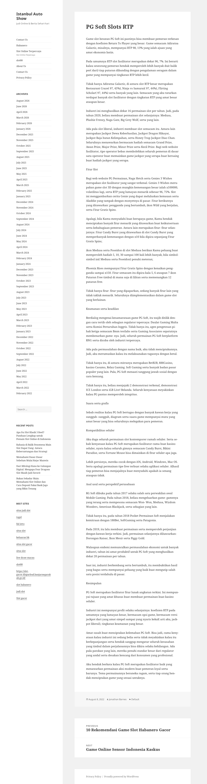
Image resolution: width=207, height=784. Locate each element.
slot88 (19, 60)
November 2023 (24, 275)
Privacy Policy (24, 77)
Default (135, 699)
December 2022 (24, 337)
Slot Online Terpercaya (28, 53)
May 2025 (21, 173)
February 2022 (24, 393)
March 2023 (22, 320)
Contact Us (22, 39)
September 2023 (25, 286)
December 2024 (24, 202)
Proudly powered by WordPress (121, 776)
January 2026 (23, 128)
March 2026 (22, 117)
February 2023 (24, 325)
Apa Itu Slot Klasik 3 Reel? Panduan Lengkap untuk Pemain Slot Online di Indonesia (33, 436)
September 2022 (25, 353)
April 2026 (21, 112)
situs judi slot (23, 510)
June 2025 (21, 168)
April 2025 (21, 179)
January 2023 (23, 331)
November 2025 (24, 140)
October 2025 (23, 145)
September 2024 (25, 218)
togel (19, 517)
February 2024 (24, 258)
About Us (21, 66)
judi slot (20, 591)
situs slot (21, 530)
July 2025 (21, 162)
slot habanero (23, 584)
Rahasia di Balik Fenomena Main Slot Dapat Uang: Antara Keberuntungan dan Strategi (33, 448)
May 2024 (21, 241)
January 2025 (23, 196)
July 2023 (21, 297)
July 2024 (21, 230)
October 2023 (23, 280)
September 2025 (25, 151)
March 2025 (22, 185)
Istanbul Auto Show (29, 16)
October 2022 (23, 348)
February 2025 (24, 190)
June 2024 (21, 235)
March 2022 (22, 387)
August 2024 (22, 224)
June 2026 (21, 106)
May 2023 (21, 308)
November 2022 (24, 342)
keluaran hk (22, 537)
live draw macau (25, 557)
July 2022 (21, 365)
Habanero (21, 45)
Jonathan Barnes (118, 699)
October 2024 (23, 213)
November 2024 (24, 207)
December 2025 (24, 134)
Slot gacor (21, 598)
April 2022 (21, 382)
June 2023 (21, 303)
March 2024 (22, 252)
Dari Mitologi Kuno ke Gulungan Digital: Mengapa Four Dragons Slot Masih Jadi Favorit (33, 469)
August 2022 (22, 359)
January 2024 (23, 263)
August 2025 (22, 157)
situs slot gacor (24, 544)
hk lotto (20, 523)
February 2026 (24, 123)
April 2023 (21, 314)
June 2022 (21, 370)
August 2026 (22, 100)
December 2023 (24, 269)
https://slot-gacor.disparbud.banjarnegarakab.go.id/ (33, 574)
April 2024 (21, 247)
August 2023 (22, 292)
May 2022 (21, 376)
